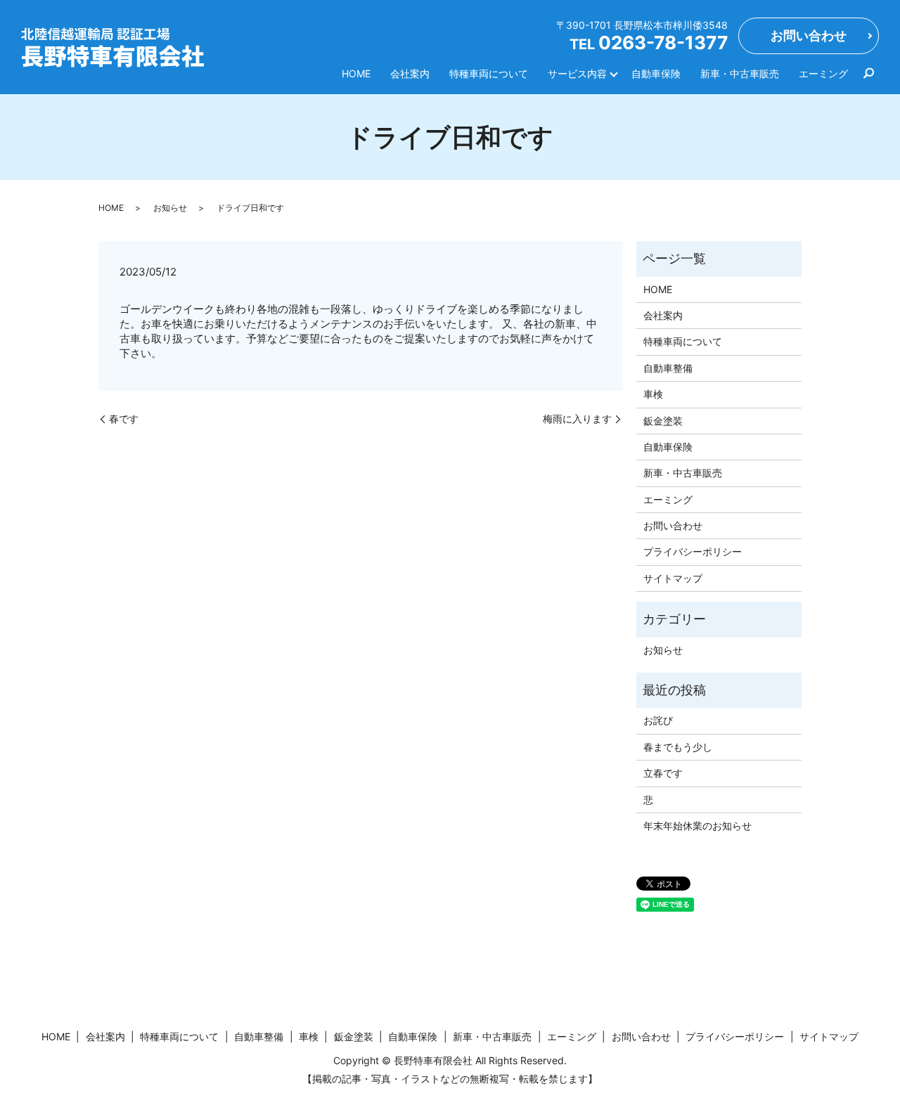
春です (124, 419)
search (868, 73)
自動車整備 (668, 368)
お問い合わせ (809, 35)
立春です (663, 773)
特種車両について (488, 73)
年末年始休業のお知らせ (697, 826)
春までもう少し (677, 747)
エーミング (823, 73)
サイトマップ (672, 578)
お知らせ (170, 207)
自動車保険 (656, 73)
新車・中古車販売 (739, 73)
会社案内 (410, 73)
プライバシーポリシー (692, 551)
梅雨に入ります (577, 419)
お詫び (658, 720)
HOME (356, 73)
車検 (653, 394)
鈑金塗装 (663, 421)
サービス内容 (577, 73)
